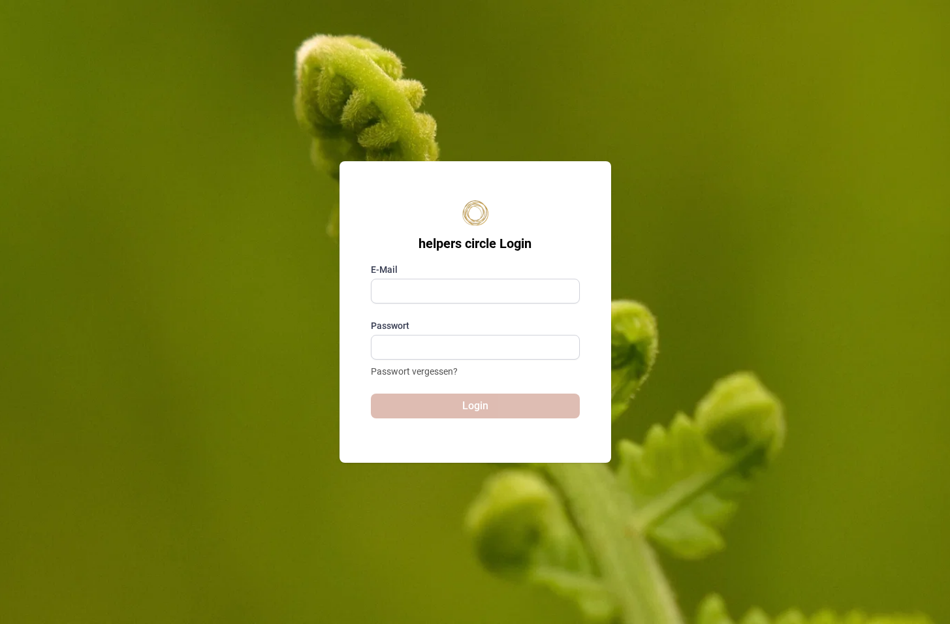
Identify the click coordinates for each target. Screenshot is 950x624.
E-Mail (384, 269)
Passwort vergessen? (414, 371)
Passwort (390, 325)
